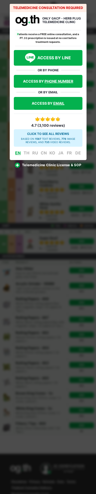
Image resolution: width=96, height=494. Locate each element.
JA (60, 152)
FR (69, 152)
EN (18, 152)
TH (26, 152)
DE (78, 152)
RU (35, 152)
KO (52, 152)
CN (44, 152)
